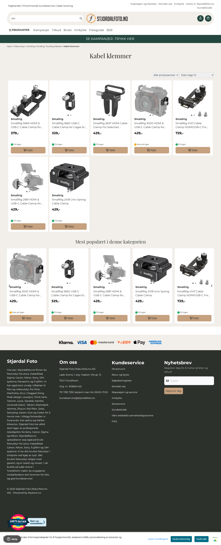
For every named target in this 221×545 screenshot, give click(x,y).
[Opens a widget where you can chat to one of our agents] (12, 539)
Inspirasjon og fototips (143, 3)
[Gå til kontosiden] (200, 18)
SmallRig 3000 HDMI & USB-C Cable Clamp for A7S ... (149, 125)
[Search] (81, 18)
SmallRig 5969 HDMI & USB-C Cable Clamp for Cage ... (26, 125)
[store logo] (110, 18)
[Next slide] (211, 285)
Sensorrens (118, 403)
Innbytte (179, 3)
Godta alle (201, 539)
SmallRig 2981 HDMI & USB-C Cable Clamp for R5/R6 (26, 201)
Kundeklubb (205, 7)
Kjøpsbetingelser (122, 380)
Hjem (10, 46)
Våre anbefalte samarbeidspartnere (132, 415)
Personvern (118, 368)
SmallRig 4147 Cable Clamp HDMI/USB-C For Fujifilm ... (191, 125)
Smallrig (31, 46)
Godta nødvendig (181, 539)
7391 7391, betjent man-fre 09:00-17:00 (85, 392)
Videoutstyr (20, 46)
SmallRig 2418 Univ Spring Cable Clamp (69, 201)
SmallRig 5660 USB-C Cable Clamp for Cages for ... (68, 125)
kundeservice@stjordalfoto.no (77, 398)
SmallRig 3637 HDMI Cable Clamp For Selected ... (110, 125)
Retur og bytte (120, 374)
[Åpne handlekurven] (208, 18)
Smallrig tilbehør (54, 46)
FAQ (114, 421)
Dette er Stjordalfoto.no (200, 3)
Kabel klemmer (71, 46)
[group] (26, 285)
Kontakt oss (165, 3)
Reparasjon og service (124, 392)
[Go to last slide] (9, 285)
